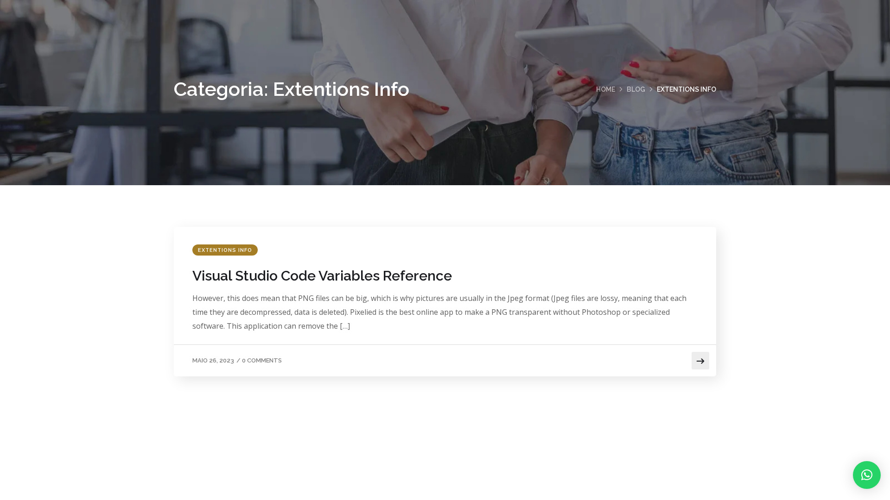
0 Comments (262, 360)
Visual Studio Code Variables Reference (322, 276)
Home (605, 89)
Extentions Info (225, 250)
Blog (636, 89)
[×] (867, 475)
